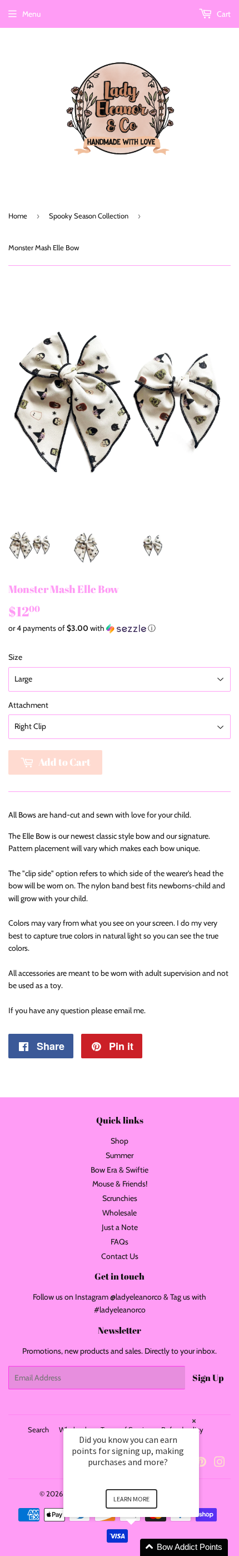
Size (15, 657)
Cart (223, 14)
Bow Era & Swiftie (119, 1170)
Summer (119, 1155)
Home (17, 215)
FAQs (119, 1242)
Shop (119, 1141)
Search (38, 1429)
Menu (31, 14)
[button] (119, 628)
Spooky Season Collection (88, 215)
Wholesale (119, 1213)
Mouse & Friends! (119, 1184)
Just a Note (120, 1227)
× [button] (194, 1421)
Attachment (28, 705)
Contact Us (119, 1256)
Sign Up (207, 1378)
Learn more (131, 1499)
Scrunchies (119, 1198)
